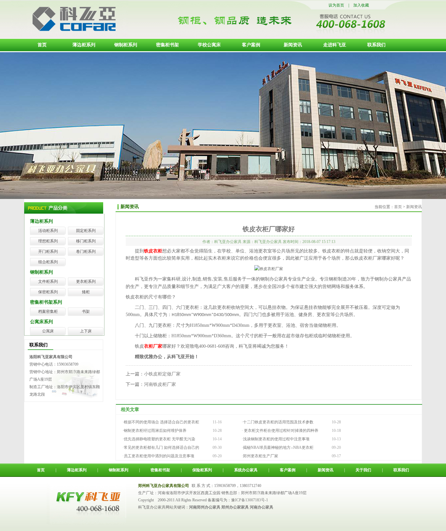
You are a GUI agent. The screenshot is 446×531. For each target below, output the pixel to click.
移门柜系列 (86, 241)
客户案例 (251, 44)
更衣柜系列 (86, 281)
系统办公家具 (246, 470)
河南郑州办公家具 (204, 507)
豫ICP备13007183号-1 (249, 500)
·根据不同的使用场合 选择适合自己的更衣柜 (160, 422)
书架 (86, 311)
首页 (42, 44)
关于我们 (363, 470)
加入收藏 (361, 5)
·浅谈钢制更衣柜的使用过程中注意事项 (276, 439)
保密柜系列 (48, 292)
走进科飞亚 (334, 44)
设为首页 (336, 5)
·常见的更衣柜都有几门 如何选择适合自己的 (160, 447)
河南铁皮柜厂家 (160, 384)
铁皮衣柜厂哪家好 (269, 229)
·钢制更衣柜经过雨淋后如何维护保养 (154, 430)
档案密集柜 (48, 311)
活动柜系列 (48, 230)
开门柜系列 (48, 251)
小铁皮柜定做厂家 (162, 374)
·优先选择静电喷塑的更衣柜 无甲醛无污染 (158, 439)
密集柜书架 (167, 44)
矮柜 (86, 292)
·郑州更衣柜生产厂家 (260, 456)
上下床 (86, 331)
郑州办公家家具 (235, 507)
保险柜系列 (202, 470)
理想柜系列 (48, 241)
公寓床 (48, 331)
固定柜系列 (86, 230)
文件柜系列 (48, 281)
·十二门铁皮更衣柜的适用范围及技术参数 (277, 422)
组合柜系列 (48, 262)
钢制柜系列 (125, 44)
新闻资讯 (293, 44)
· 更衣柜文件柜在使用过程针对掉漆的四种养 (280, 430)
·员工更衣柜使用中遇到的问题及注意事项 (158, 456)
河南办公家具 (261, 507)
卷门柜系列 (86, 251)
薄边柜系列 (83, 44)
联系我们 (376, 44)
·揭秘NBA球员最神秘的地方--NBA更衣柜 (277, 447)
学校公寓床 (209, 44)
